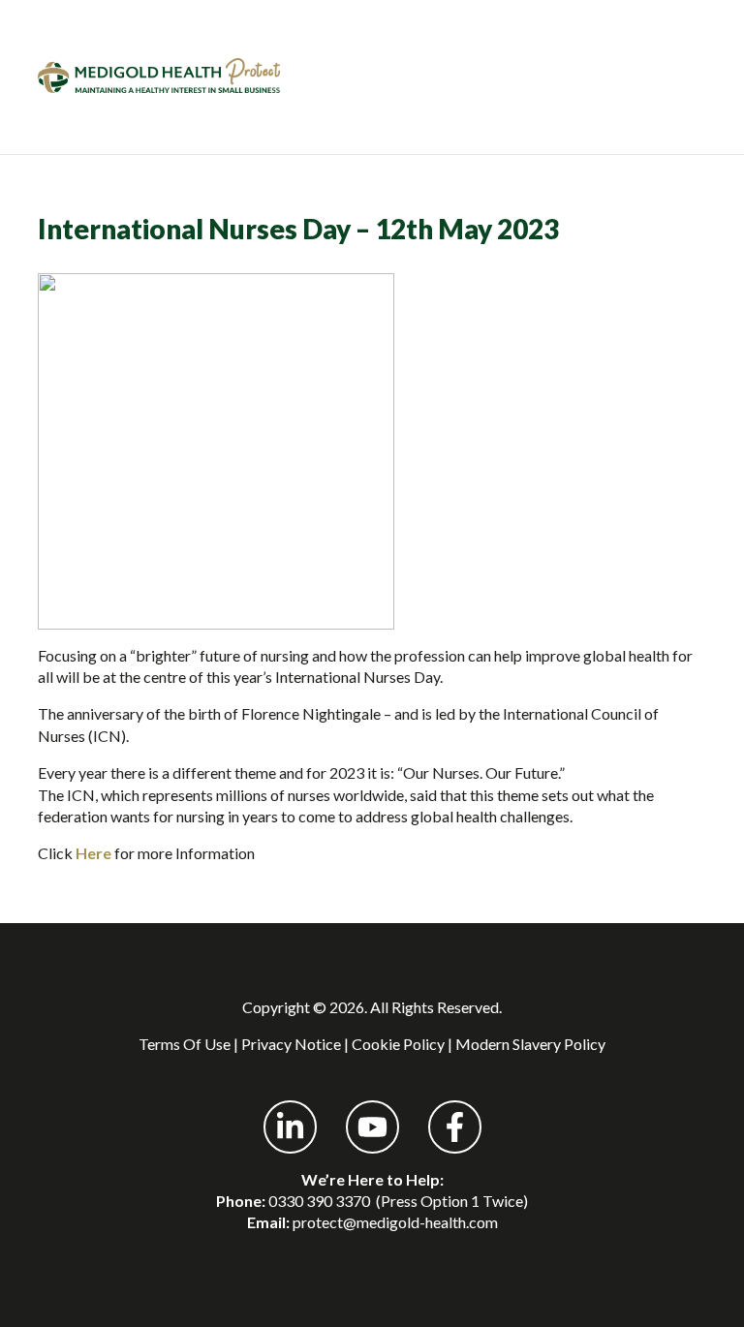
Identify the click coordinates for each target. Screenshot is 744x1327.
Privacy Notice (291, 1043)
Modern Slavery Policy (530, 1043)
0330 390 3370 (319, 1200)
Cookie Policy (398, 1043)
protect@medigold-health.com (395, 1222)
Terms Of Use (185, 1043)
